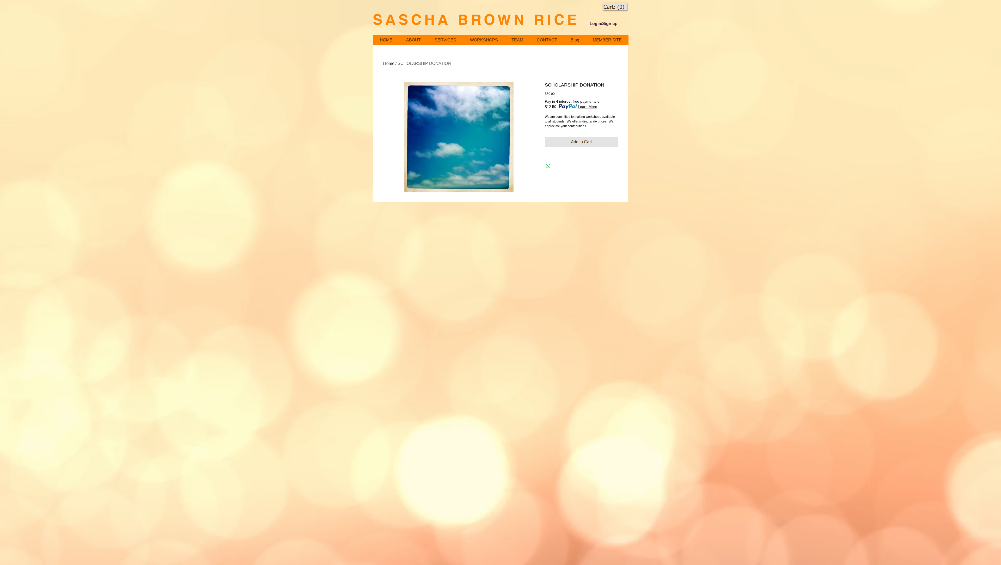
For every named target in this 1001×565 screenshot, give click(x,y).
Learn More (587, 107)
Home (388, 63)
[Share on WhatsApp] (548, 166)
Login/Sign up (604, 23)
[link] (614, 7)
